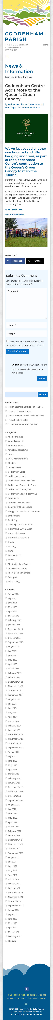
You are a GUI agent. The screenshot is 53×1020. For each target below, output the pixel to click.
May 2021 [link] (12, 870)
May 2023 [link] (12, 765)
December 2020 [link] (15, 892)
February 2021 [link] (14, 883)
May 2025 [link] (12, 659)
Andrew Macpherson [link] (18, 104)
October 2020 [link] (14, 901)
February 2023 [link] (14, 778)
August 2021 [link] (14, 857)
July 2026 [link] (12, 598)
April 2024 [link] (12, 716)
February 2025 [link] (14, 673)
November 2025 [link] (15, 633)
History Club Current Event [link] (20, 528)
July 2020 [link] (12, 914)
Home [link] (9, 995)
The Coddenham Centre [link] (28, 107)
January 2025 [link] (14, 677)
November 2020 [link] (15, 897)
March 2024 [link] (13, 721)
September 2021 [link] (15, 853)
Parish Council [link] (14, 555)
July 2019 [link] (12, 940)
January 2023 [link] (14, 782)
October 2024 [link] (14, 690)
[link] (15, 261)
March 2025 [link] (13, 668)
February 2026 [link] (14, 620)
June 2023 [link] (12, 760)
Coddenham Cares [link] (16, 471)
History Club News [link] (16, 533)
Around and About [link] (16, 445)
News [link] (10, 550)
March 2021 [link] (13, 879)
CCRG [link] (10, 454)
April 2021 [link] (12, 875)
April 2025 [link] (12, 664)
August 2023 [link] (14, 752)
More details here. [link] (14, 209)
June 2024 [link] (12, 708)
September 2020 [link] (15, 905)
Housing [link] (12, 542)
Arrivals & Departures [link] (18, 449)
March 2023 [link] (13, 774)
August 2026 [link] (14, 594)
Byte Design (38, 1009)
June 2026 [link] (12, 602)
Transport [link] (12, 577)
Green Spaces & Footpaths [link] (20, 524)
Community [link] (13, 498)
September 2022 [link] (15, 800)
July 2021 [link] (12, 861)
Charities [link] (12, 463)
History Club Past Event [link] (18, 537)
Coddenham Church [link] (17, 476)
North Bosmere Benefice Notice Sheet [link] (26, 415)
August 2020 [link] (14, 910)
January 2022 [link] (14, 835)
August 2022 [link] (14, 804)
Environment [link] (14, 515)
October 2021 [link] (14, 848)
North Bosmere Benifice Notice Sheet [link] (26, 406)
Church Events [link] (14, 467)
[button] (7, 56)
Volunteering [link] (14, 581)
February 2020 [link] (14, 936)
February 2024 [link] (14, 725)
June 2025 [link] (12, 655)
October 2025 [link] (14, 638)
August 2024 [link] (14, 699)
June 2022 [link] (12, 813)
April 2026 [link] (12, 611)
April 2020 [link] (12, 927)
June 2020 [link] (12, 919)
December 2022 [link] (15, 787)
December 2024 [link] (15, 681)
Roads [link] (11, 559)
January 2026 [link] (14, 624)
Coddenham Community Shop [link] (22, 485)
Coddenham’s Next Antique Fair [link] (23, 424)
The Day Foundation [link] (17, 568)
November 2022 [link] (15, 791)
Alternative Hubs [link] (15, 436)
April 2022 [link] (12, 822)
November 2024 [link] (15, 686)
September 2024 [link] (15, 695)
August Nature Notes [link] (18, 420)
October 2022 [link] (14, 795)
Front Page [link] (10, 107)
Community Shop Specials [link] (20, 507)
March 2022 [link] (13, 826)
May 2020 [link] (12, 923)
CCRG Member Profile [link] (18, 458)
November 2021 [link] (15, 844)
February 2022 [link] (14, 831)
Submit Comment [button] (17, 351)
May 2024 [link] (12, 712)
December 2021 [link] (15, 839)
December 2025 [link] (15, 629)
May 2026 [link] (12, 607)
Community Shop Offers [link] (19, 502)
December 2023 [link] (15, 734)
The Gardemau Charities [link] (19, 572)
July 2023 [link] (12, 756)
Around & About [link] (15, 441)
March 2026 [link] (13, 616)
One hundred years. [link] (14, 214)
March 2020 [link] (13, 932)
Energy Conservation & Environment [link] (24, 511)
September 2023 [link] (15, 747)
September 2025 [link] (15, 642)
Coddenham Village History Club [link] (22, 493)
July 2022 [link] (12, 809)
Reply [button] (42, 378)
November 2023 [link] (15, 738)
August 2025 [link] (14, 646)
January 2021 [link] (14, 888)
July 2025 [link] (12, 651)
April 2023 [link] (12, 769)
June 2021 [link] (12, 866)
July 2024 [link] (12, 703)
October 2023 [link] (14, 743)
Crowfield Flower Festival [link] (20, 411)
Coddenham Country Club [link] (20, 489)
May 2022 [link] (12, 817)
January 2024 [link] (14, 730)
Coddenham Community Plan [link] (21, 480)
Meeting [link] (12, 546)
